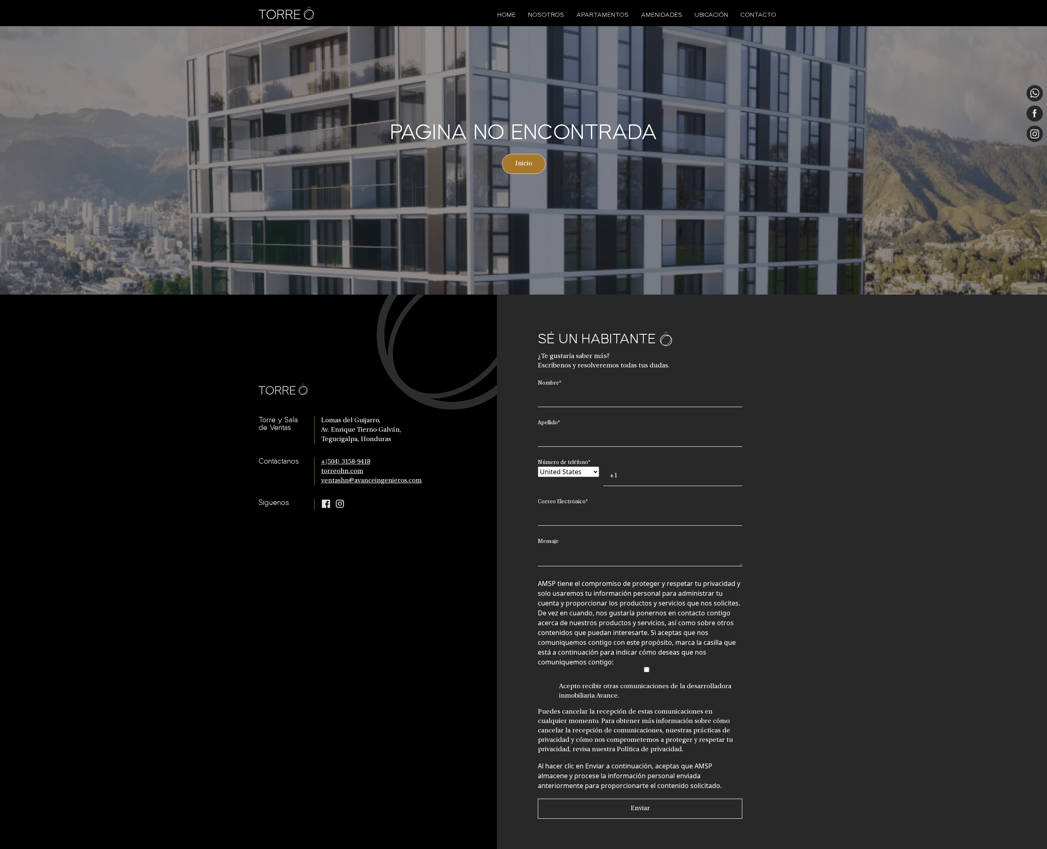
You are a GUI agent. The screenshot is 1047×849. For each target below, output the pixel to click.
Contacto (758, 14)
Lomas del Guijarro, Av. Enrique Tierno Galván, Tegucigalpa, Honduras (361, 430)
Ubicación (711, 14)
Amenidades (661, 14)
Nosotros (546, 14)
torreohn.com (342, 471)
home (506, 14)
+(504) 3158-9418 (345, 462)
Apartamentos (602, 14)
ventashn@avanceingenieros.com (371, 480)
